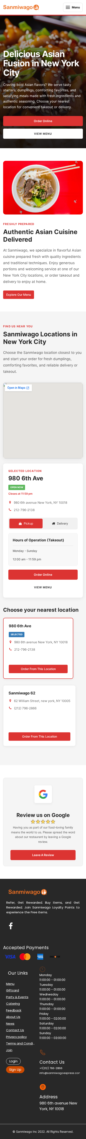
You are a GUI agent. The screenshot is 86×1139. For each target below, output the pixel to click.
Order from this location (38, 669)
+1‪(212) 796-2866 (50, 1068)
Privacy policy (16, 1037)
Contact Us (15, 1030)
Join (9, 1050)
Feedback (13, 1010)
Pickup (28, 523)
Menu (10, 984)
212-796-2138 (24, 510)
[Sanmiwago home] (21, 7)
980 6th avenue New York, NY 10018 (40, 503)
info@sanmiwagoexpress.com (60, 1073)
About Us (13, 1017)
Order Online (43, 121)
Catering (13, 1003)
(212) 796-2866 (25, 708)
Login (13, 1061)
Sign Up (15, 1069)
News (10, 1023)
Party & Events (17, 997)
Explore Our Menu (18, 294)
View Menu (43, 133)
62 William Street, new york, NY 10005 (42, 701)
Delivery (62, 523)
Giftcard (12, 990)
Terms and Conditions (20, 1043)
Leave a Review (43, 855)
